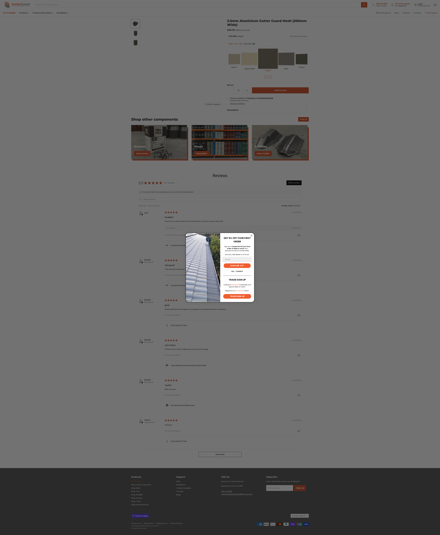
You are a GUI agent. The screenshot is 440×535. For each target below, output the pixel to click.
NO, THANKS (237, 271)
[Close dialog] (251, 235)
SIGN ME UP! (237, 265)
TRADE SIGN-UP (237, 296)
